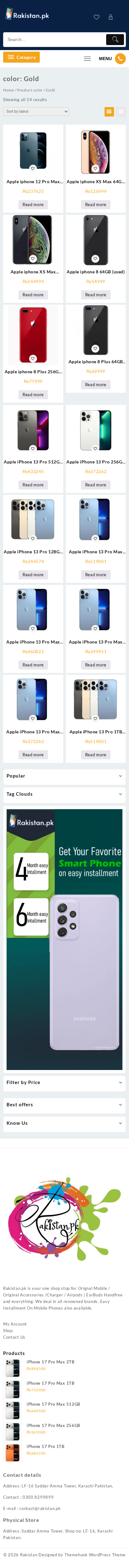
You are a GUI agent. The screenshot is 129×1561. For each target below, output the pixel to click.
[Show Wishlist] (98, 17)
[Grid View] (109, 111)
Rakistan (29, 1554)
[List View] (121, 111)
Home (8, 90)
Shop (8, 1330)
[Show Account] (112, 17)
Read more (33, 204)
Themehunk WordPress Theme (95, 1554)
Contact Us (14, 1337)
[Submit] (115, 39)
